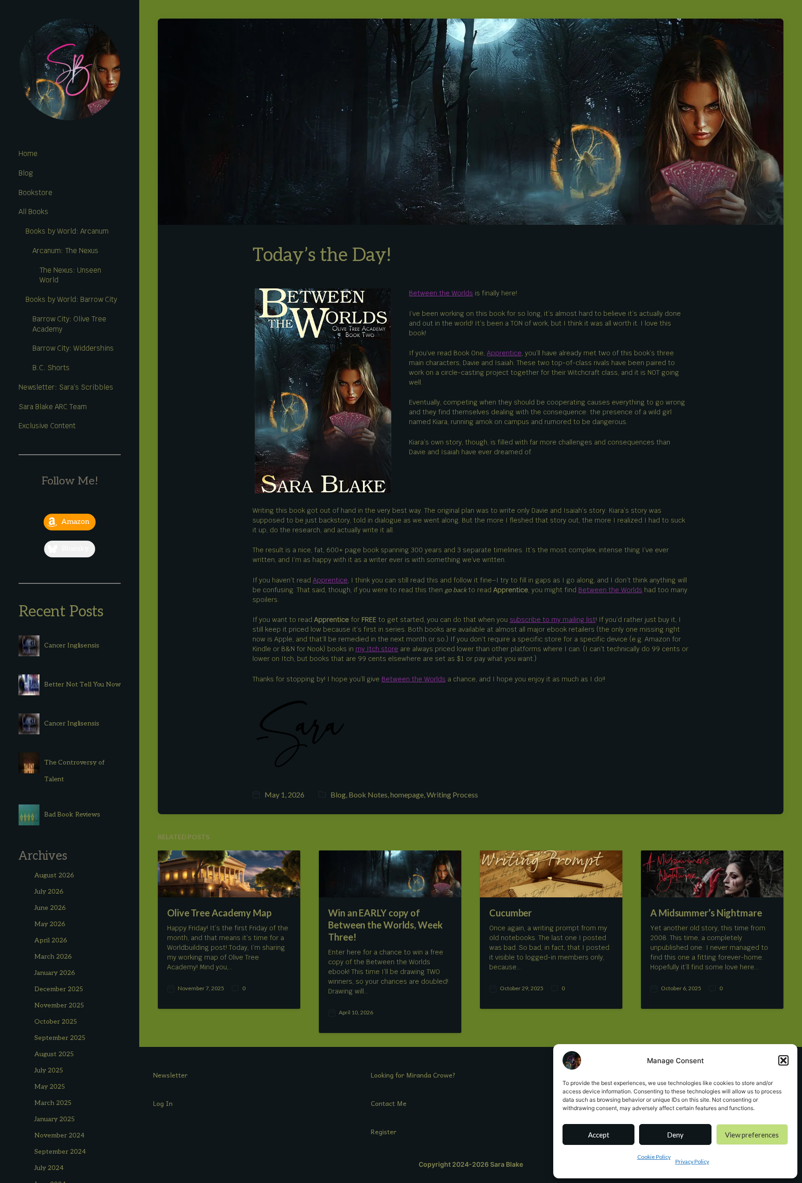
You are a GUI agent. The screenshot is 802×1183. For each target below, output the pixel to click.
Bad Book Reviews (72, 814)
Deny (675, 1135)
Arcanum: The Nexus (65, 250)
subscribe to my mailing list (552, 619)
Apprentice (504, 353)
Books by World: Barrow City (71, 299)
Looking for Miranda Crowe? (413, 1075)
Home (28, 153)
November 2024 (59, 1135)
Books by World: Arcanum (67, 231)
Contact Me (389, 1103)
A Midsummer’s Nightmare (706, 912)
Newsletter (170, 1075)
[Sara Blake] (70, 70)
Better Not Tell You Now (82, 684)
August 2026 (54, 875)
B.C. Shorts (51, 367)
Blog (26, 173)
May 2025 (49, 1087)
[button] (783, 1060)
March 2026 (53, 957)
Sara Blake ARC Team (53, 406)
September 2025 (59, 1038)
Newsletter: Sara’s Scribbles (66, 387)
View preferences (752, 1135)
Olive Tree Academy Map (219, 912)
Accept (598, 1135)
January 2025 (54, 1119)
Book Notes (368, 794)
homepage (407, 794)
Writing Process (452, 794)
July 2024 (49, 1168)
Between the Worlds (441, 293)
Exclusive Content (47, 425)
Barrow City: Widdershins (73, 348)
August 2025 (54, 1054)
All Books (33, 211)
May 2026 (49, 924)
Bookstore (35, 192)
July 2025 (48, 1070)
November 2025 (59, 1005)
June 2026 (50, 908)
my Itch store (377, 649)
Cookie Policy (654, 1156)
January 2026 (54, 973)
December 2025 (58, 989)
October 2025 (55, 1022)
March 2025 (52, 1103)
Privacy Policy (692, 1161)
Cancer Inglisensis (71, 645)
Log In (163, 1103)
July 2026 (49, 891)
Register (383, 1131)
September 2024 (60, 1152)
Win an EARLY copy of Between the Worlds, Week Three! (385, 924)
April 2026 (50, 940)
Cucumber (510, 912)
